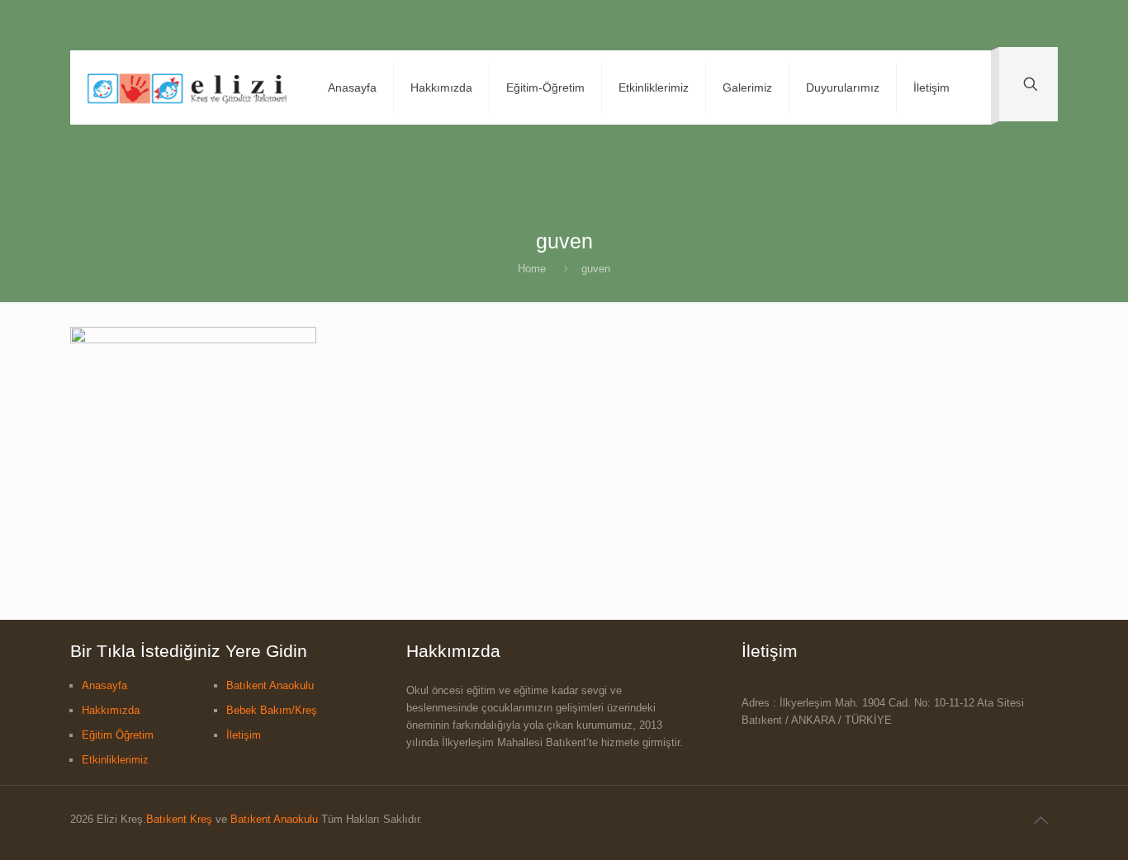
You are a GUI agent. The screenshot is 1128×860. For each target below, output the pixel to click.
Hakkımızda (111, 710)
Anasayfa (104, 685)
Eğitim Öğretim (118, 735)
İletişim (243, 735)
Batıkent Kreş (179, 819)
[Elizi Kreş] (187, 87)
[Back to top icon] (1040, 820)
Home (532, 268)
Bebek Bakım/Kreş (271, 710)
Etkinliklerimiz (115, 760)
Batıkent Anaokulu (270, 685)
